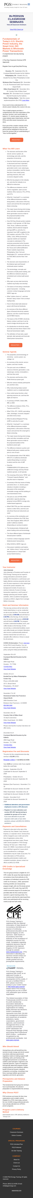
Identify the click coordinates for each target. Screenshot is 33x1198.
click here (26, 643)
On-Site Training (16, 1150)
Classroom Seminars (16, 1132)
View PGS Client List (16, 29)
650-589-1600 (8, 705)
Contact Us (16, 1166)
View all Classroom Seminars (16, 24)
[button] (29, 4)
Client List (16, 1163)
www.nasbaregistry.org (14, 952)
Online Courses (16, 1135)
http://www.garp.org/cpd (16, 987)
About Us (16, 1159)
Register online (9, 760)
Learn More (25, 100)
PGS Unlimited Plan (16, 1144)
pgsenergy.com (16, 1190)
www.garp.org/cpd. (12, 1040)
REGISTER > (16, 140)
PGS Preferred (16, 1147)
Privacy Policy (16, 1169)
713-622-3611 (8, 666)
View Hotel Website (10, 669)
